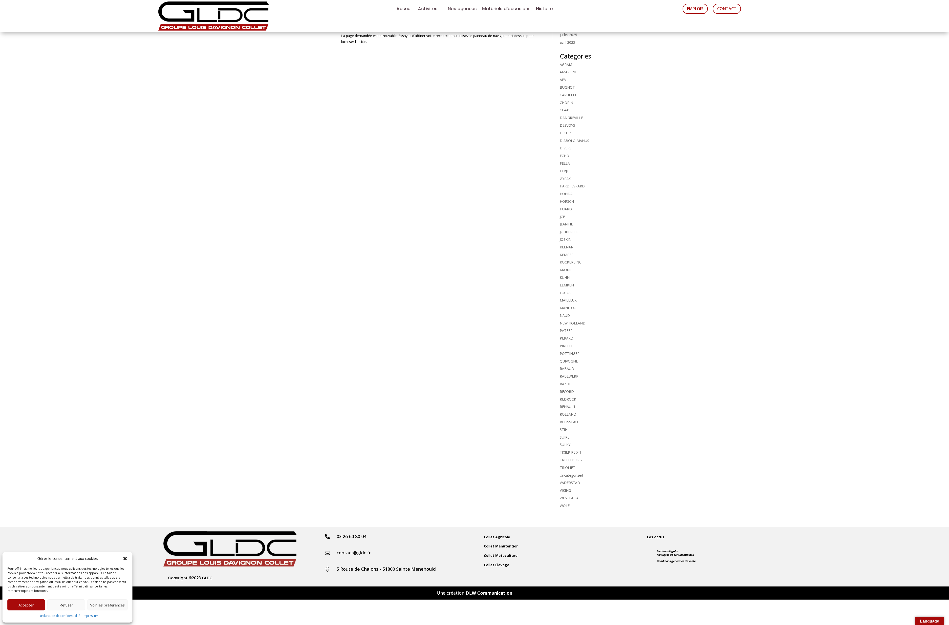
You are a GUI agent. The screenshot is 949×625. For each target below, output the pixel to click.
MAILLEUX (568, 300)
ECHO (564, 155)
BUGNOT (567, 87)
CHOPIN (566, 102)
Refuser (66, 605)
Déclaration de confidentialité (59, 616)
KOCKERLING (571, 262)
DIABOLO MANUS (574, 140)
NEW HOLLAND (572, 323)
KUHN (565, 277)
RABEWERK (569, 376)
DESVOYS (567, 125)
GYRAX (565, 178)
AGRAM (566, 64)
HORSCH (567, 201)
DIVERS (566, 148)
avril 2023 (567, 42)
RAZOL (565, 384)
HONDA (566, 193)
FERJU (564, 171)
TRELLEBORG (571, 460)
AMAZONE (568, 72)
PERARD (566, 338)
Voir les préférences (107, 605)
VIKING (565, 490)
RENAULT (568, 406)
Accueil (404, 9)
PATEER (566, 330)
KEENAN (567, 247)
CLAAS (565, 110)
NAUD (565, 315)
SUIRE (564, 437)
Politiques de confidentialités (675, 555)
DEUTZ (565, 133)
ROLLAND (568, 414)
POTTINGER (570, 353)
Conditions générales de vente (676, 561)
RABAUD (567, 368)
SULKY (565, 444)
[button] (125, 558)
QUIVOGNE (569, 361)
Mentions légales (668, 551)
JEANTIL (566, 224)
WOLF (565, 505)
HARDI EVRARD (572, 186)
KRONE (566, 269)
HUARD (566, 209)
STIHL (564, 429)
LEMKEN (567, 285)
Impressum (91, 616)
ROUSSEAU (569, 422)
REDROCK (568, 399)
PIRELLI (566, 345)
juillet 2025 (568, 34)
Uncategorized (571, 475)
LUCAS (565, 292)
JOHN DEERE (570, 231)
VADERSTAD (570, 482)
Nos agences (462, 9)
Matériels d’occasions (506, 9)
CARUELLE (568, 95)
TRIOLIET (567, 467)
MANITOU (568, 307)
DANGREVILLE (571, 117)
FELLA (565, 163)
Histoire (544, 9)
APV (563, 79)
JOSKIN (565, 239)
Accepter (26, 605)
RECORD (567, 391)
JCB (562, 216)
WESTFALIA (569, 498)
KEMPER (567, 254)
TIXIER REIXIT (571, 452)
